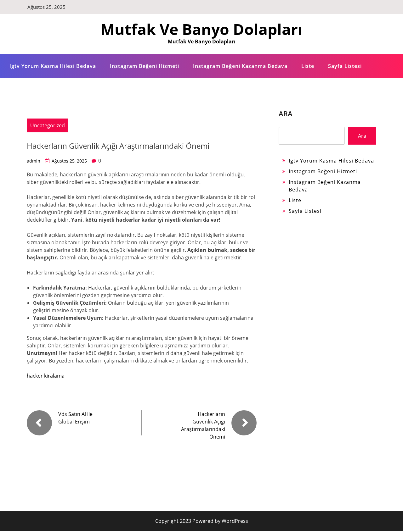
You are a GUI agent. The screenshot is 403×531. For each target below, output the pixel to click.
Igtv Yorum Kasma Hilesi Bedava (52, 66)
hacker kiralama (46, 375)
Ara (285, 113)
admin (33, 161)
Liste (307, 66)
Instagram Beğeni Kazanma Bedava (240, 66)
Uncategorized (47, 125)
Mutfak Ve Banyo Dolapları (201, 29)
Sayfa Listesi (345, 66)
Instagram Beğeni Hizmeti (144, 66)
